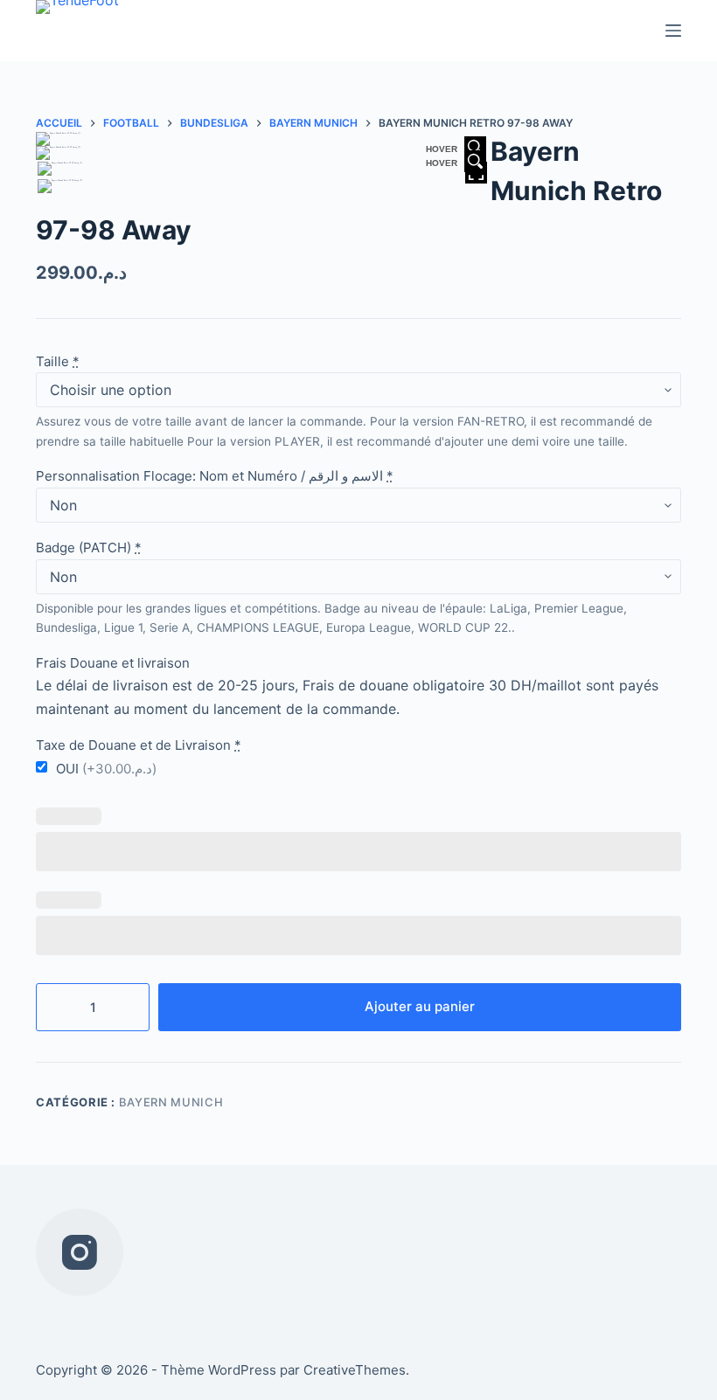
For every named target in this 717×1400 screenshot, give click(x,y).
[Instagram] (79, 1252)
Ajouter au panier (420, 1006)
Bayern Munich (171, 1102)
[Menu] (673, 30)
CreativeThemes (354, 1370)
